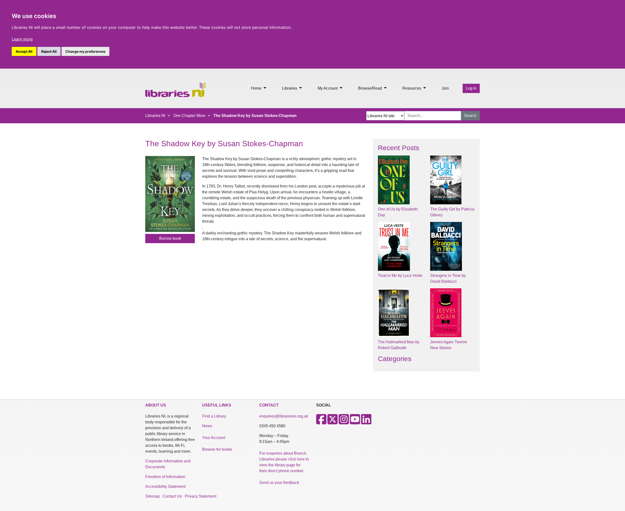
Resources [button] (412, 88)
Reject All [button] (49, 51)
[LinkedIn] (366, 422)
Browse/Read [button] (370, 88)
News (207, 426)
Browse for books (217, 449)
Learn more (22, 39)
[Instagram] (344, 422)
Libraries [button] (290, 88)
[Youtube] (355, 422)
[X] (332, 422)
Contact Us (172, 496)
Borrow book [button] (170, 238)
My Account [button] (328, 88)
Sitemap (152, 496)
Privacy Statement (200, 496)
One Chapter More (189, 116)
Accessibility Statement (165, 486)
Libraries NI (155, 116)
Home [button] (256, 88)
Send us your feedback (279, 482)
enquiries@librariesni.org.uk (283, 416)
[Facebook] (321, 422)
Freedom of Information (165, 477)
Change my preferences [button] (85, 51)
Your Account (213, 438)
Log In (471, 88)
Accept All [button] (24, 51)
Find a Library (214, 416)
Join (445, 88)
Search (470, 116)
